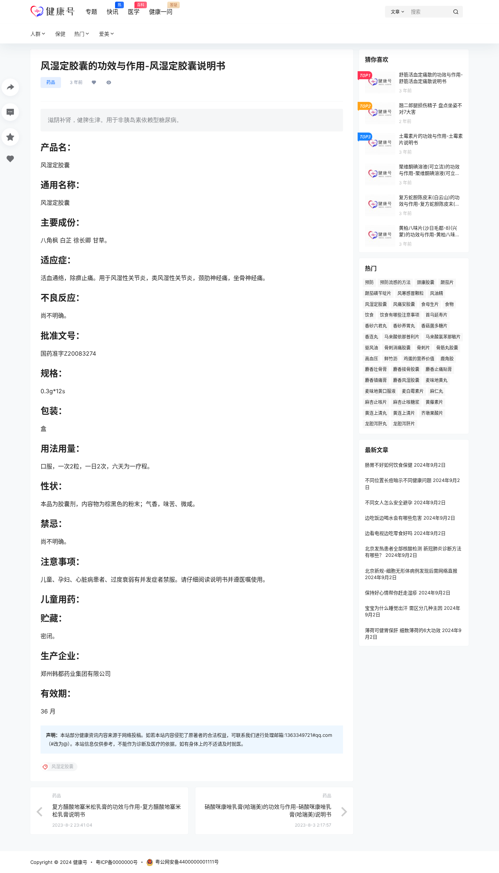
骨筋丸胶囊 (447, 348)
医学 (134, 9)
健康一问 (160, 9)
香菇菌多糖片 (434, 326)
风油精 (436, 293)
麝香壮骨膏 (376, 369)
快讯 (112, 9)
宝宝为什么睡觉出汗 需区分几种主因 (403, 608)
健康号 (79, 862)
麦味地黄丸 (436, 380)
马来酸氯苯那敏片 (443, 337)
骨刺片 (423, 348)
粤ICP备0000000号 (117, 862)
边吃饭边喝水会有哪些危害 (393, 518)
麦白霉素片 (413, 391)
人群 (35, 34)
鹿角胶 (447, 358)
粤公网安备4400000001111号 (187, 862)
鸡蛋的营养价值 (419, 358)
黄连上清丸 (376, 413)
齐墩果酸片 (432, 413)
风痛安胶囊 (404, 304)
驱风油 (371, 348)
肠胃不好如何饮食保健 (388, 465)
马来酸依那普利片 (401, 337)
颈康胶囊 (425, 282)
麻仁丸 (436, 391)
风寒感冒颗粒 (410, 293)
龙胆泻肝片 (404, 423)
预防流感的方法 (395, 282)
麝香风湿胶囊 (406, 380)
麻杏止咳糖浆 (406, 402)
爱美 (104, 34)
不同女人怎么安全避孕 (388, 502)
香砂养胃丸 (404, 326)
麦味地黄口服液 (380, 391)
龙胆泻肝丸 (376, 423)
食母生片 (430, 304)
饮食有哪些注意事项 (399, 315)
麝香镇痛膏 (376, 380)
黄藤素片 (434, 402)
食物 (449, 304)
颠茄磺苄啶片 (378, 293)
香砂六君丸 (376, 326)
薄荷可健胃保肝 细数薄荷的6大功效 (403, 630)
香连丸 (371, 337)
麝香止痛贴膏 (439, 369)
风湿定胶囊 (376, 304)
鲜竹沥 (390, 358)
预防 (369, 282)
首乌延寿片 (436, 315)
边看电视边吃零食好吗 (388, 533)
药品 (50, 82)
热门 (79, 34)
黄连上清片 (404, 413)
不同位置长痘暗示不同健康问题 (398, 480)
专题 (91, 11)
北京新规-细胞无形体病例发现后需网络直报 (411, 571)
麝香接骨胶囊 (406, 369)
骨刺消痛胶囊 (397, 348)
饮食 (369, 315)
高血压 (371, 358)
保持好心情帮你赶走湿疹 (391, 593)
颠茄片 (447, 282)
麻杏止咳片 (376, 402)
